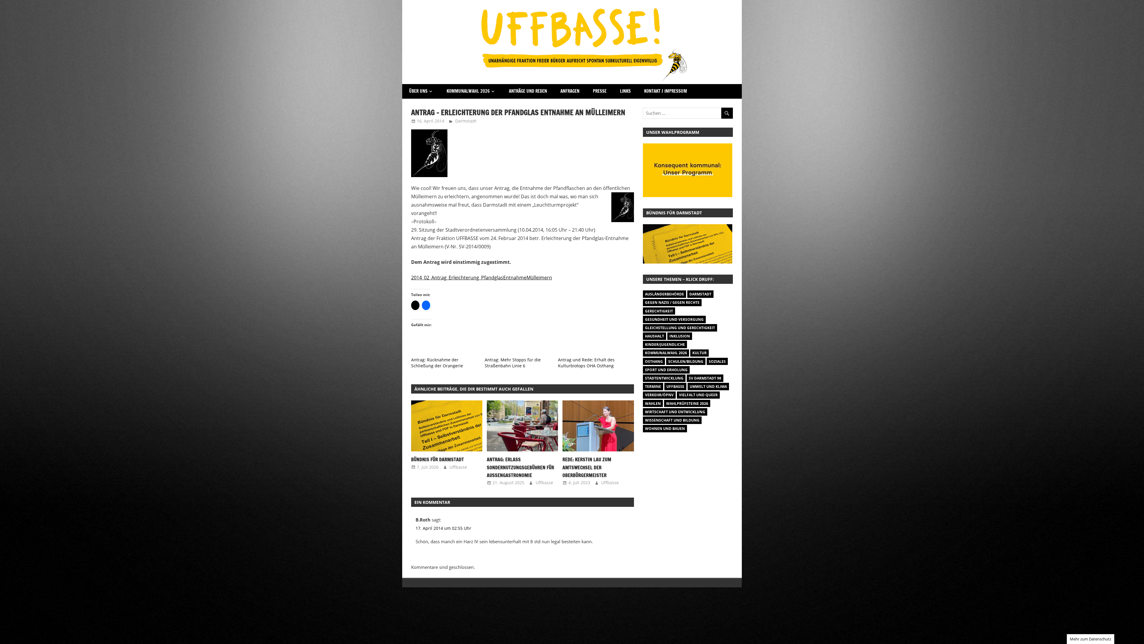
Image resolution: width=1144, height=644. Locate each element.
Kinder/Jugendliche (665, 344)
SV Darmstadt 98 (705, 378)
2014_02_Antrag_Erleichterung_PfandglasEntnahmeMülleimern (481, 277)
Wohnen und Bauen (665, 428)
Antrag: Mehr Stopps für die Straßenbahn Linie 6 (513, 363)
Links (625, 91)
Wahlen (653, 403)
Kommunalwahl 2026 (468, 91)
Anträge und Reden (528, 91)
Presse (600, 91)
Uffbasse (458, 467)
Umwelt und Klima (708, 386)
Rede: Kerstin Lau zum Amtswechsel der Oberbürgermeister (586, 467)
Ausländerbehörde (664, 294)
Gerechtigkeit (659, 311)
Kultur (699, 352)
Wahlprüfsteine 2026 (687, 403)
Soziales (717, 361)
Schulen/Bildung (685, 361)
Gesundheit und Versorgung (674, 319)
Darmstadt (465, 121)
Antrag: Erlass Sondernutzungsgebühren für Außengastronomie (520, 467)
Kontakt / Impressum (665, 91)
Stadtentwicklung (664, 378)
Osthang (654, 361)
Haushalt (654, 336)
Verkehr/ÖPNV (659, 394)
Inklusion (679, 336)
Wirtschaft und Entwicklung (675, 411)
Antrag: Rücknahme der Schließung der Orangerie (437, 363)
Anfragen (569, 91)
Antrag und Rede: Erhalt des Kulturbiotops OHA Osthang (586, 363)
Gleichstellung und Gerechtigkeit (680, 327)
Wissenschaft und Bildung (672, 420)
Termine (653, 386)
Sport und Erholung (666, 369)
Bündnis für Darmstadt (437, 459)
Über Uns (418, 91)
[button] (446, 425)
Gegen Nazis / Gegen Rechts (672, 302)
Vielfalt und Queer (698, 394)
